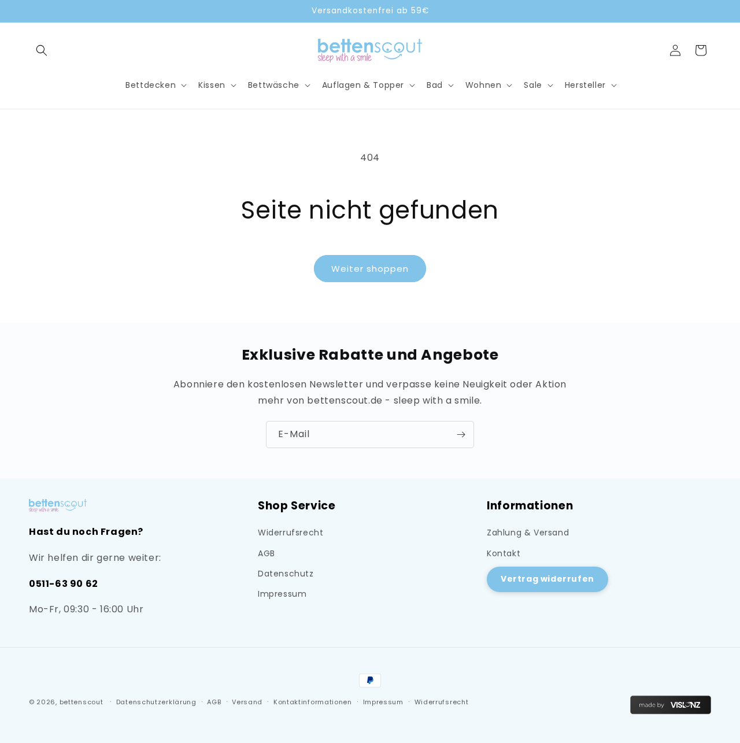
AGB (266, 553)
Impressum (282, 594)
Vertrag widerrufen (547, 579)
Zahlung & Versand (528, 533)
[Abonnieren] (460, 434)
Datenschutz (286, 573)
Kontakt (503, 553)
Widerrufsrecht (290, 533)
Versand (247, 702)
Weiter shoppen (370, 269)
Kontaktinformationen (312, 702)
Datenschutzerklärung (156, 702)
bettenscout (81, 702)
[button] (41, 50)
